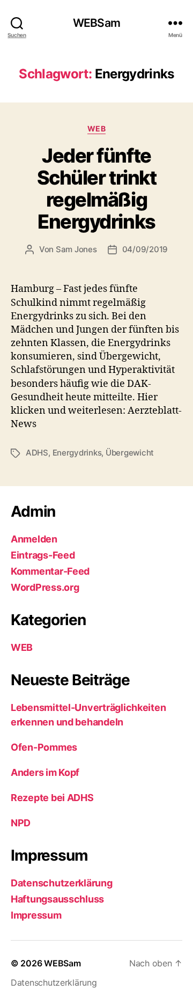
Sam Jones (76, 249)
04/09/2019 (145, 249)
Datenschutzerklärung (62, 883)
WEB (96, 128)
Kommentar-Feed (50, 571)
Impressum (36, 915)
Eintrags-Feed (43, 555)
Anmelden (34, 539)
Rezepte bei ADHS (52, 797)
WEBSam (96, 22)
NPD (21, 822)
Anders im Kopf (45, 772)
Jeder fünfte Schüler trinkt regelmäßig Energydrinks (96, 188)
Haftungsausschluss (57, 899)
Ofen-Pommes (44, 747)
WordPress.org (45, 587)
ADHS (37, 453)
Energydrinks (77, 453)
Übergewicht (130, 453)
